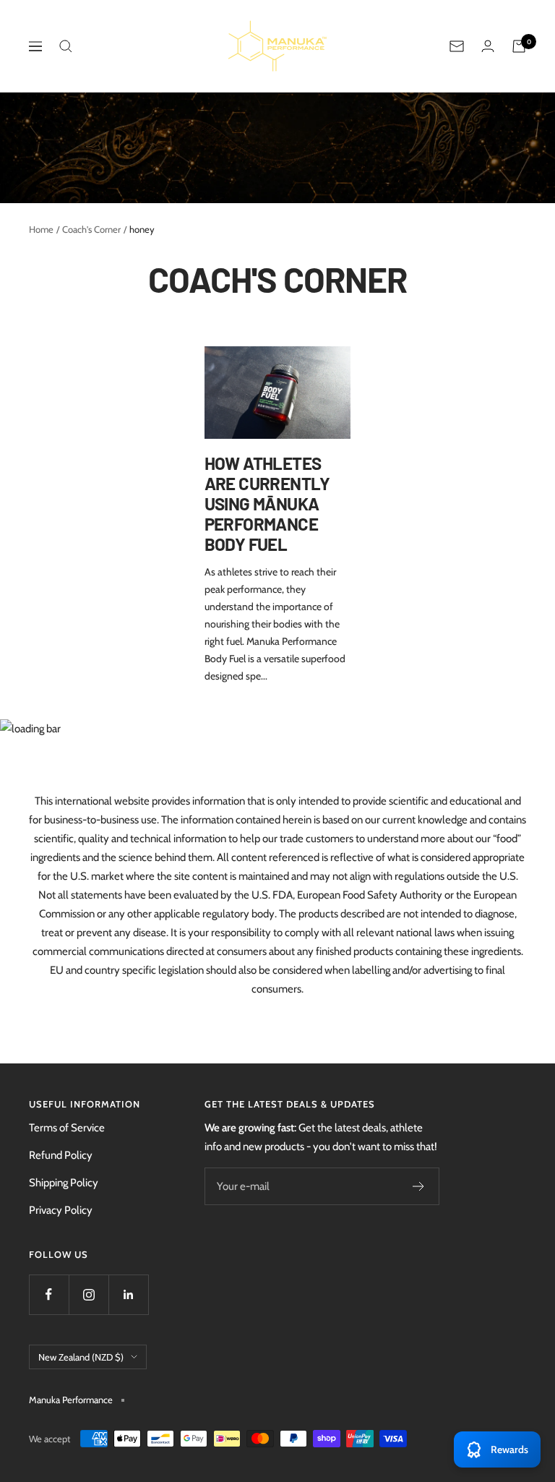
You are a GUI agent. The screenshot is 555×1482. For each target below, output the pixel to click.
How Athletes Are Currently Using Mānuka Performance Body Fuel (267, 503)
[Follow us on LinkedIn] (128, 1294)
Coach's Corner (91, 229)
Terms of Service (67, 1127)
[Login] (487, 46)
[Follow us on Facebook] (49, 1294)
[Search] (65, 46)
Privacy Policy (60, 1210)
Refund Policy (60, 1155)
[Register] (419, 1186)
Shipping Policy (63, 1182)
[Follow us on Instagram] (88, 1294)
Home (41, 229)
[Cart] (519, 46)
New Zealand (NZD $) (81, 1357)
